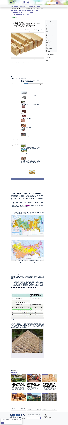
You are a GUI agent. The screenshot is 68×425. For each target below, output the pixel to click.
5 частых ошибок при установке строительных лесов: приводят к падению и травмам (18, 402)
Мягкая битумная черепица (26, 113)
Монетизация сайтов (47, 419)
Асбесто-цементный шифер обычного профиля (29, 95)
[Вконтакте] (37, 3)
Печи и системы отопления (51, 28)
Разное (47, 38)
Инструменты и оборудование (49, 42)
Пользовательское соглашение (49, 418)
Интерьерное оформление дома (50, 26)
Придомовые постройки (51, 34)
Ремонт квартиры (22, 6)
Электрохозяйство (50, 32)
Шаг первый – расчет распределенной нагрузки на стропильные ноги (24, 25)
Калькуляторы (14, 8)
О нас (45, 414)
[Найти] (57, 3)
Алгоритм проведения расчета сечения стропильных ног (22, 24)
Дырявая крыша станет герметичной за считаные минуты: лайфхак (48, 402)
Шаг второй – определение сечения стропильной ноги (22, 26)
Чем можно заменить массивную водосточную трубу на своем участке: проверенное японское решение (18, 385)
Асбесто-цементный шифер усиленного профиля (29, 99)
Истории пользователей (31, 6)
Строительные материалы (51, 24)
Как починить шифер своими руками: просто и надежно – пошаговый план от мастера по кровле (33, 403)
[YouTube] (43, 3)
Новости (38, 6)
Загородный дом (48, 57)
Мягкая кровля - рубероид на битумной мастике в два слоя (31, 136)
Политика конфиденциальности (49, 420)
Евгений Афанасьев (16, 370)
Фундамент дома (49, 37)
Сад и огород (49, 51)
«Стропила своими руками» (19, 356)
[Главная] (11, 8)
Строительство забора (50, 35)
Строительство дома (14, 6)
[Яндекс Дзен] (41, 3)
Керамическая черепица (26, 122)
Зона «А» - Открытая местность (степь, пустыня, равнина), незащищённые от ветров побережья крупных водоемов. (31, 148)
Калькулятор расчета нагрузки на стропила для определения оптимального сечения (26, 23)
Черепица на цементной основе (27, 127)
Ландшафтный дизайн (50, 40)
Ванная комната (49, 48)
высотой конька (27, 205)
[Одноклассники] (39, 3)
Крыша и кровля (19, 8)
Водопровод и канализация (51, 22)
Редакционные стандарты (48, 417)
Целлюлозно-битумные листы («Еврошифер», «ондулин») (31, 104)
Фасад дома (49, 29)
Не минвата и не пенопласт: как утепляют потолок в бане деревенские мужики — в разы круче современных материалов (49, 385)
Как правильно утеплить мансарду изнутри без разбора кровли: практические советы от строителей (33, 385)
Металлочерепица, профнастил (27, 118)
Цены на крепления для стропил (18, 22)
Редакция (45, 415)
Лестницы (48, 45)
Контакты (45, 416)
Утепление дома (49, 21)
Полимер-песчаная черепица (26, 132)
